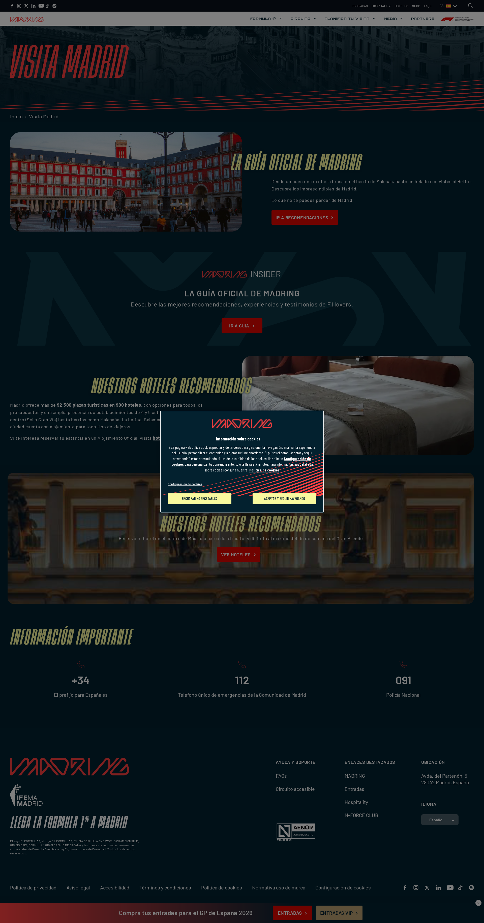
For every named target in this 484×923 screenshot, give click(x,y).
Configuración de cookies (185, 484)
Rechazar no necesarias (199, 498)
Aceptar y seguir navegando (284, 498)
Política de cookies (264, 470)
